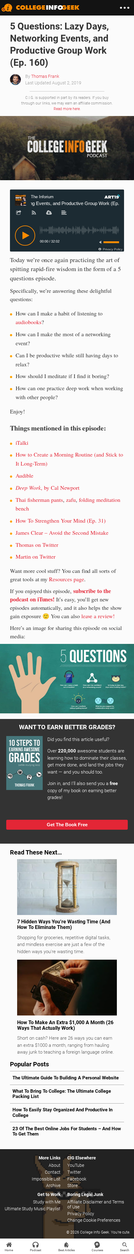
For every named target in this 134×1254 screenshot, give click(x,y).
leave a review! (98, 616)
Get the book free (67, 824)
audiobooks (28, 322)
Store (72, 1185)
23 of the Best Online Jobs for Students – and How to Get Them (66, 1131)
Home (9, 1250)
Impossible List (46, 1178)
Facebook (76, 1178)
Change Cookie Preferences (93, 1220)
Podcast (35, 1250)
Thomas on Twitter (37, 544)
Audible (24, 475)
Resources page (66, 579)
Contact (52, 1172)
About (54, 1165)
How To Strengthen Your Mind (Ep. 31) (61, 520)
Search (124, 1250)
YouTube (75, 1165)
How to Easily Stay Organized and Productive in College (62, 1112)
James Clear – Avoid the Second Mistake (62, 532)
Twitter (74, 1172)
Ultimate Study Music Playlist (32, 1208)
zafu (71, 499)
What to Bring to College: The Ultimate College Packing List (61, 1093)
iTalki (22, 442)
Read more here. (67, 109)
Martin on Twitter (35, 556)
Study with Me (46, 1201)
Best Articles (66, 1250)
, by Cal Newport (47, 487)
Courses (97, 1250)
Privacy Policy (80, 1213)
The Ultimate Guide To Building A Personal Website (65, 1078)
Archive (53, 1185)
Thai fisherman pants (39, 499)
